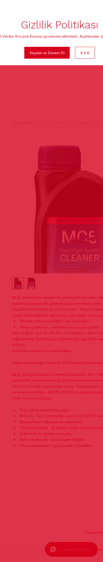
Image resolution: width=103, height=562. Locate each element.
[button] (47, 53)
